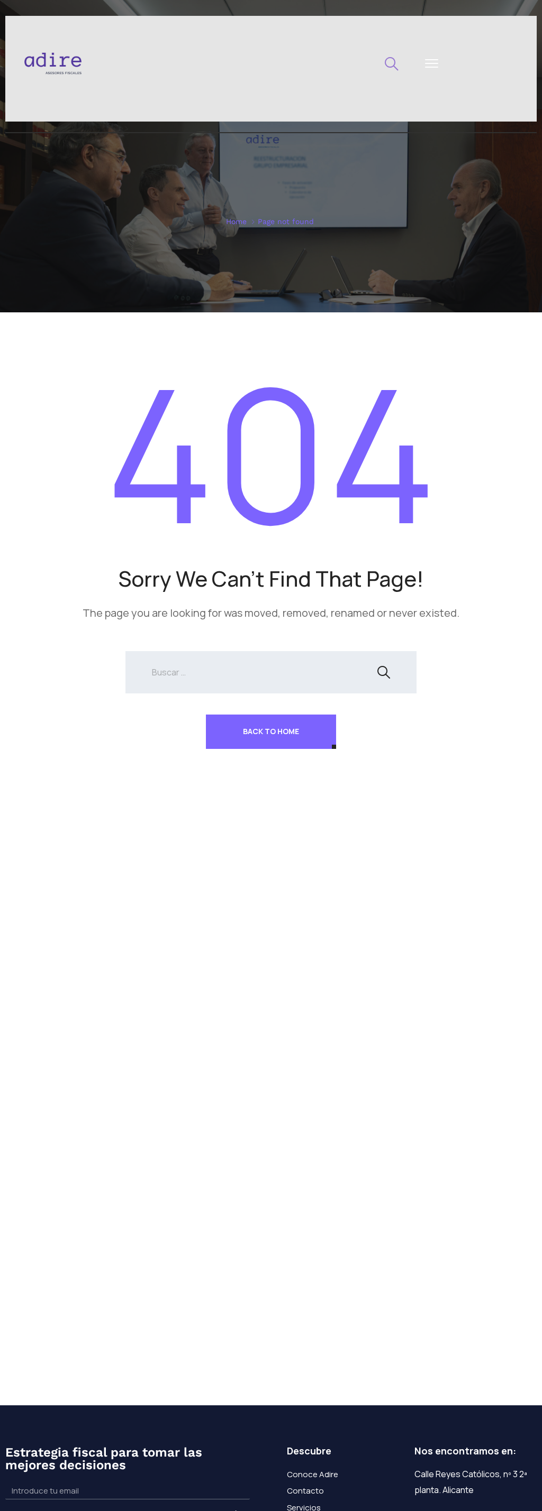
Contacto (305, 1490)
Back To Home (271, 731)
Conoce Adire (312, 1474)
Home (236, 221)
